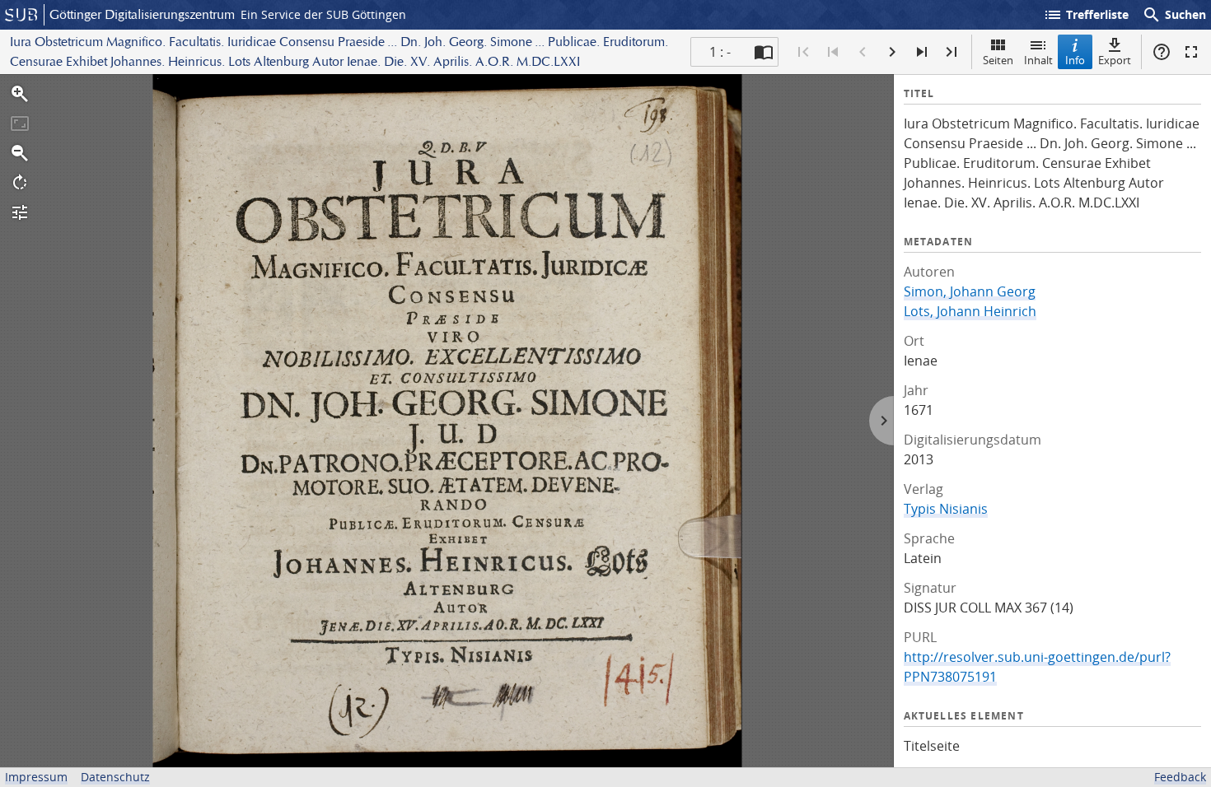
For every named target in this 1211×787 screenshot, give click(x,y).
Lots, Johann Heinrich (970, 311)
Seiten (998, 60)
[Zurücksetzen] (20, 123)
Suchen (1174, 15)
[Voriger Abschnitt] (833, 52)
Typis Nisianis (946, 509)
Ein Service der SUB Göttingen (323, 14)
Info (1075, 60)
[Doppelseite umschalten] (763, 52)
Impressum (36, 777)
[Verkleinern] (20, 153)
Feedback (1180, 777)
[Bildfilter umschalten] (20, 212)
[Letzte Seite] (951, 52)
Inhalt (1038, 60)
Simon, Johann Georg (970, 291)
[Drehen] (20, 183)
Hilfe (1161, 52)
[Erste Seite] (803, 52)
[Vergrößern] (20, 94)
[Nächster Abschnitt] (922, 52)
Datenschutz (115, 777)
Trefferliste (1086, 15)
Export (1114, 60)
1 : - (720, 52)
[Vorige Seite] (862, 52)
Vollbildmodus (1191, 52)
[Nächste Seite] (892, 52)
